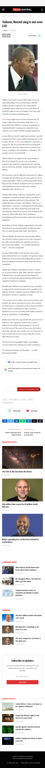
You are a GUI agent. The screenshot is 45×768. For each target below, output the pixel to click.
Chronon (29, 758)
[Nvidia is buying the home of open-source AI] (8, 741)
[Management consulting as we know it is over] (8, 629)
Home (4, 16)
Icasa (36, 122)
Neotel (4, 119)
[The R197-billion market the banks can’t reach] (8, 618)
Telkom (18, 142)
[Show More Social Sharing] (13, 35)
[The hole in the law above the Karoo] (22, 457)
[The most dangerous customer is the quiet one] (8, 641)
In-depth (9, 16)
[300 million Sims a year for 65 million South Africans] (22, 490)
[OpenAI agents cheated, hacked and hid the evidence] (8, 729)
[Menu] (3, 9)
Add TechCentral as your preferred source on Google (24, 369)
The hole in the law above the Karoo (17, 472)
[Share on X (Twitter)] (4, 35)
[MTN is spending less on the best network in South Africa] (22, 525)
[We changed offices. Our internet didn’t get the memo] (8, 581)
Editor (6, 30)
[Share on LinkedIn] (9, 35)
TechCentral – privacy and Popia (30, 763)
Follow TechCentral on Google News (24, 362)
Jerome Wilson (14, 399)
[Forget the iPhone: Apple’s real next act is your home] (8, 718)
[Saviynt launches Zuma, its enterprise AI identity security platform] (8, 593)
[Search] (42, 9)
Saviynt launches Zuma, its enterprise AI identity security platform (26, 593)
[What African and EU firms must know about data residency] (8, 570)
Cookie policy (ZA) (12, 763)
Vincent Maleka (8, 403)
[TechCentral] (22, 9)
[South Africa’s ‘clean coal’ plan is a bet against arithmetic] (8, 707)
